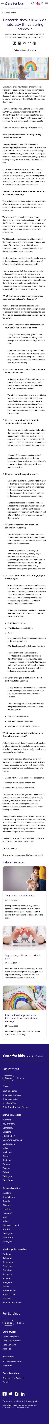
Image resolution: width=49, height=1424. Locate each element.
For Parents (11, 1069)
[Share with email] (29, 43)
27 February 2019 (12, 900)
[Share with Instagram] (19, 43)
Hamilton (7, 1209)
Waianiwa (7, 1298)
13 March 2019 (11, 963)
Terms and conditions (13, 1401)
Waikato (6, 1172)
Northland (7, 1152)
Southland (7, 1160)
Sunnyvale (7, 1274)
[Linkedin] (23, 1394)
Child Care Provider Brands (15, 1107)
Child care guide (10, 1099)
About (30, 1056)
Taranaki (7, 1164)
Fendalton (7, 1270)
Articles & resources (12, 1361)
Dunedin (6, 1201)
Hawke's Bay (9, 1136)
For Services (11, 1313)
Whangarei (8, 1241)
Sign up (8, 1078)
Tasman (6, 1168)
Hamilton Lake (9, 1294)
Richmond (7, 1258)
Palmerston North (11, 1225)
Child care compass (12, 1095)
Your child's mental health (20, 895)
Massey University (13, 153)
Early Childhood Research (24, 50)
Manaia (6, 1286)
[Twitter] (11, 1394)
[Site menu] (46, 3)
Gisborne (7, 1132)
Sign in (20, 1078)
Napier (6, 1217)
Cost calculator (10, 1091)
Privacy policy (32, 1401)
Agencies (7, 1348)
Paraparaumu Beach (12, 1302)
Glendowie (8, 1266)
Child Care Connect (12, 1340)
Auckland (7, 1119)
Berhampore (8, 1262)
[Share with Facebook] (14, 43)
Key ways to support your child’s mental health (23, 855)
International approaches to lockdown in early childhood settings (21, 1018)
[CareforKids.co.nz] (14, 3)
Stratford (7, 1229)
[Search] (32, 3)
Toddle (6, 1382)
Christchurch (9, 1197)
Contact (39, 1056)
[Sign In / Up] (41, 3)
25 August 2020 (11, 1026)
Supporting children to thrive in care (23, 957)
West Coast (8, 1180)
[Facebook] (5, 1394)
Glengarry (7, 1282)
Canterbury (8, 1127)
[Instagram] (17, 1394)
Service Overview (11, 1336)
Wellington (7, 1176)
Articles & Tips (9, 1103)
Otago (5, 1156)
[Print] (34, 43)
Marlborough (9, 1144)
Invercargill (8, 1213)
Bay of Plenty (9, 1123)
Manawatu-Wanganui (12, 1140)
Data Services (9, 1344)
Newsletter (8, 1365)
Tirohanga (7, 1254)
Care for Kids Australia (13, 1378)
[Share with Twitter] (24, 43)
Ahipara (6, 1278)
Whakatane (8, 1237)
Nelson (6, 1148)
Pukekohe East (10, 1290)
